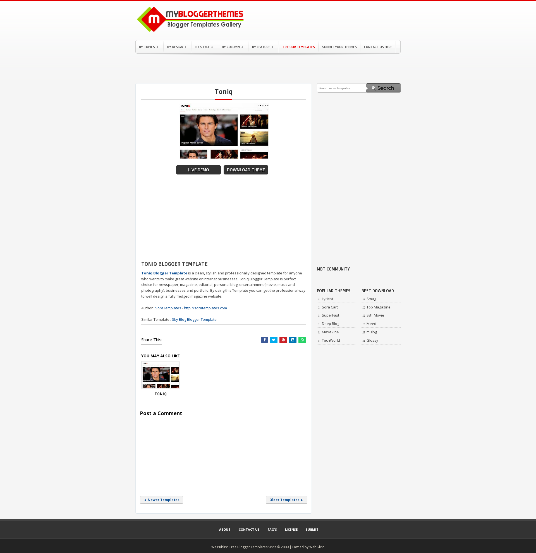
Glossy (372, 340)
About (225, 529)
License (291, 529)
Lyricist (327, 298)
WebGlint (316, 547)
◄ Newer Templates (161, 499)
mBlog (372, 331)
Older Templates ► (286, 499)
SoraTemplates (168, 307)
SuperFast (330, 315)
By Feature (261, 47)
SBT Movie (375, 315)
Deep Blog (330, 323)
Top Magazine (379, 307)
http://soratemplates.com (205, 307)
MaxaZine (330, 331)
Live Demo (198, 170)
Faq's (272, 529)
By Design (175, 47)
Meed (371, 323)
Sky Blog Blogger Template (194, 319)
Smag (371, 298)
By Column (231, 47)
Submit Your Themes (339, 47)
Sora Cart (330, 307)
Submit (312, 529)
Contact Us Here (378, 47)
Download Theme (246, 170)
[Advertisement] (268, 68)
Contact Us (249, 529)
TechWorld (331, 340)
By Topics (147, 47)
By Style (202, 47)
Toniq (161, 393)
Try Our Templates (299, 47)
